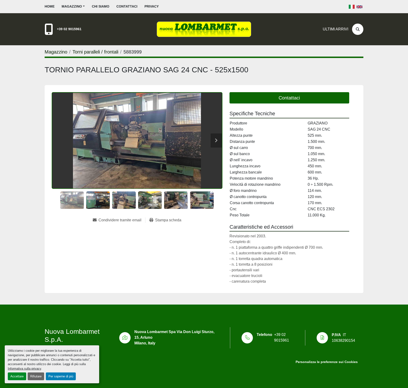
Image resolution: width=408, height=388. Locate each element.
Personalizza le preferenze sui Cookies (327, 362)
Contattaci (126, 6)
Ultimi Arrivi (335, 29)
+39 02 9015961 (69, 29)
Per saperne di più (60, 376)
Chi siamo (100, 6)
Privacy (151, 6)
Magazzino (72, 6)
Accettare (17, 376)
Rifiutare (36, 376)
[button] (73, 6)
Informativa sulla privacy (24, 368)
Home (50, 6)
